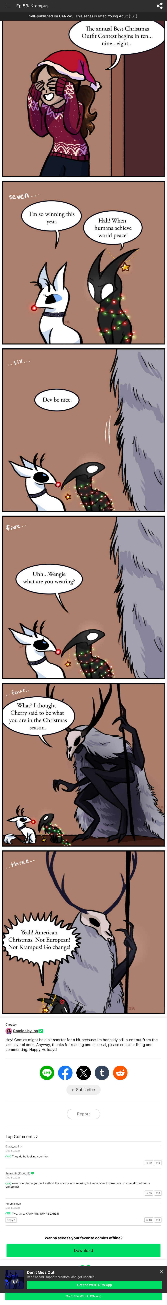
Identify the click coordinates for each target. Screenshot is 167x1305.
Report (83, 1114)
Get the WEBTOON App (94, 1285)
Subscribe (85, 1089)
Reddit (120, 1073)
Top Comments (20, 1136)
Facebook (65, 1073)
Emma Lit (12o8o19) (17, 1173)
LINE (47, 1073)
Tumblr (102, 1073)
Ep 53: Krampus (32, 5)
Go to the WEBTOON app (83, 1296)
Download (83, 1250)
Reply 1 (11, 1220)
